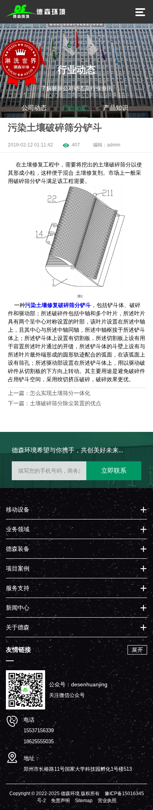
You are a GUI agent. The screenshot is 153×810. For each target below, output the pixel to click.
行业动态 (74, 107)
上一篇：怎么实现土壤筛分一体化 (49, 393)
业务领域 (17, 529)
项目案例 (17, 568)
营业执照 (107, 800)
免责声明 (60, 800)
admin (113, 145)
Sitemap (84, 800)
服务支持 (17, 588)
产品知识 (115, 107)
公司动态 (34, 107)
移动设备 (17, 509)
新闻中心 (17, 607)
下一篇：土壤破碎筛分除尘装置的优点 (54, 403)
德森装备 (17, 548)
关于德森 (17, 627)
